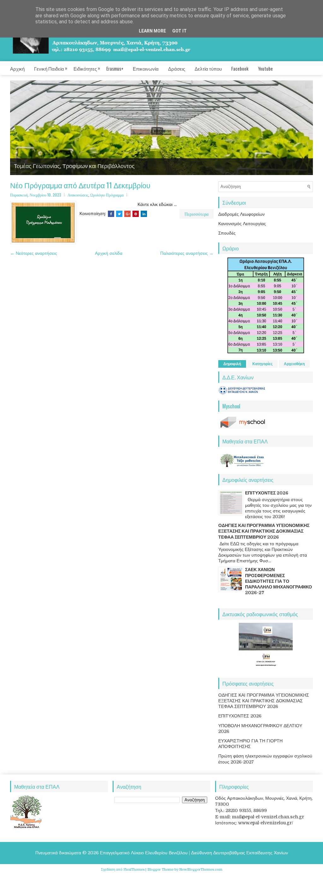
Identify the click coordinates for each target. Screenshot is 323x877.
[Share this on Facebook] (111, 214)
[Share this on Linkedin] (144, 214)
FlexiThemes (133, 870)
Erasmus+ (114, 68)
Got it (179, 30)
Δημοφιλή (232, 364)
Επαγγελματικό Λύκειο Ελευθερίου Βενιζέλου (144, 852)
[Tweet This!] (119, 214)
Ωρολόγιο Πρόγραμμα (107, 194)
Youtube (265, 68)
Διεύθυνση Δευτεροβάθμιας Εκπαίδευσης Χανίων (239, 852)
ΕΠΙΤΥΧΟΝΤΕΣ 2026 (266, 492)
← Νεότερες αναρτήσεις (33, 253)
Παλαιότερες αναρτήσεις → (187, 253)
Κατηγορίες (262, 364)
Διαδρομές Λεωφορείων (241, 214)
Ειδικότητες (86, 68)
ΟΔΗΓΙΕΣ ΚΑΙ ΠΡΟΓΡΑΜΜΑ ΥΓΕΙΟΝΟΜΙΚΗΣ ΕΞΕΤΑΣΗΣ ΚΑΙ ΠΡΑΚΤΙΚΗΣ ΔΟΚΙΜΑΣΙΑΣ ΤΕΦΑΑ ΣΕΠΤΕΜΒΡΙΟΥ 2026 (263, 531)
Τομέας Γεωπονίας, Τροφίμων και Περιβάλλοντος (74, 165)
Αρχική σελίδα (108, 253)
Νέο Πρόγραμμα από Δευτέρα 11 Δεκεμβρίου (80, 185)
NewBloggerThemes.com (200, 870)
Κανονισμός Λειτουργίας (242, 223)
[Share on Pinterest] (135, 214)
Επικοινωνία (146, 68)
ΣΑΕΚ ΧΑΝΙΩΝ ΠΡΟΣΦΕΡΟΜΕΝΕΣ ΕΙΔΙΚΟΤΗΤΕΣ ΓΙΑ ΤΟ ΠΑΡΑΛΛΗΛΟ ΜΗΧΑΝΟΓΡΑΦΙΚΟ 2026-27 (278, 581)
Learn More (152, 30)
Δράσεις (176, 68)
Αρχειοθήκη (294, 364)
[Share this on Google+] (127, 214)
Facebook (240, 68)
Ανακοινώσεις (78, 194)
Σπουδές (227, 233)
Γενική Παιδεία (50, 68)
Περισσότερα (196, 213)
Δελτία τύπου (208, 68)
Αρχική (17, 68)
